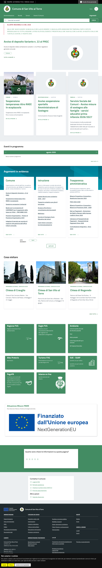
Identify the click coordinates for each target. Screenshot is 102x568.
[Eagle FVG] (60, 338)
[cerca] (96, 9)
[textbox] (50, 459)
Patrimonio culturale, (12, 286)
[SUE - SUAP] (92, 362)
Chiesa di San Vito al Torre (49, 291)
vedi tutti (51, 246)
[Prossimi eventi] (96, 152)
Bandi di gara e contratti (34, 542)
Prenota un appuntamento (83, 542)
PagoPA (10, 374)
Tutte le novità (9, 57)
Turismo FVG (44, 357)
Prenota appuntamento (40, 490)
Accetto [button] (4, 565)
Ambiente (74, 325)
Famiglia (72, 97)
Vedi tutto (94, 161)
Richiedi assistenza (38, 485)
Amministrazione (8, 514)
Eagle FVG (42, 325)
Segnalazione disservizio (58, 552)
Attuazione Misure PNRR (18, 405)
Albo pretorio (31, 546)
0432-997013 (42, 488)
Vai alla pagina (11, 118)
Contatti (6, 538)
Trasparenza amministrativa (78, 182)
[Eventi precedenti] (6, 152)
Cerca (94, 20)
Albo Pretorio (13, 357)
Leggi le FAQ (36, 482)
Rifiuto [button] (11, 565)
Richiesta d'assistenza (57, 549)
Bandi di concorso (32, 544)
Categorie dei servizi (33, 514)
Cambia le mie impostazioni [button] (22, 565)
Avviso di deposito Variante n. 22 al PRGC (26, 41)
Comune (8, 97)
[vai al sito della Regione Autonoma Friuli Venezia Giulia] (19, 2)
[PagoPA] (29, 383)
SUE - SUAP (75, 357)
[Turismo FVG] (60, 362)
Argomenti (93, 15)
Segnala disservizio (38, 497)
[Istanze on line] (60, 383)
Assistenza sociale (43, 97)
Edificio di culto (23, 286)
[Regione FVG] (29, 338)
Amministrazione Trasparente (36, 538)
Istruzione (43, 180)
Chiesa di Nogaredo (80, 290)
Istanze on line (44, 374)
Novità (78, 514)
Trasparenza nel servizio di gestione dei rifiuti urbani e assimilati (62, 543)
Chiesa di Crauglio (15, 290)
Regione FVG (12, 325)
